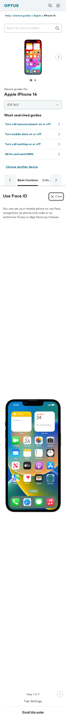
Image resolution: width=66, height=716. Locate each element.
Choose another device (22, 167)
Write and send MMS (19, 154)
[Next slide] (58, 57)
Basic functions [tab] (28, 180)
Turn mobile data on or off (23, 134)
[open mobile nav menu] (58, 5)
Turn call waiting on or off (23, 144)
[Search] (50, 5)
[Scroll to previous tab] (10, 180)
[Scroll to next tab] (56, 180)
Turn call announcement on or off (28, 124)
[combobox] (29, 28)
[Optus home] (11, 5)
